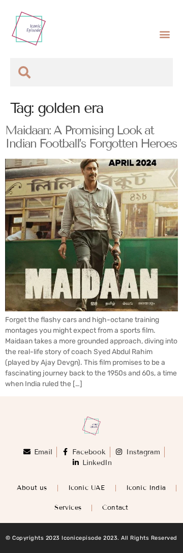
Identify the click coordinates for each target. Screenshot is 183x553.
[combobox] (91, 72)
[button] (164, 33)
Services (67, 508)
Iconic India (146, 488)
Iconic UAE (86, 488)
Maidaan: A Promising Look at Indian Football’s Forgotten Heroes (91, 137)
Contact (115, 508)
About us (32, 488)
